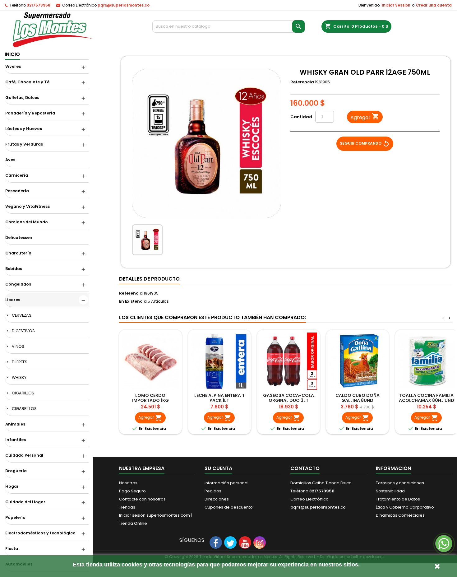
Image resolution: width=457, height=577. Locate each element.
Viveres (13, 66)
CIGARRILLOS (24, 408)
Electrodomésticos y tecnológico (40, 533)
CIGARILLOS (23, 393)
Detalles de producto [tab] (149, 278)
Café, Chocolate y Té (27, 82)
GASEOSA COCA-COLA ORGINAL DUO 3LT (288, 397)
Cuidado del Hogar (25, 502)
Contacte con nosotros (142, 499)
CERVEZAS (21, 315)
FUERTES (19, 362)
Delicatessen (18, 237)
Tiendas (127, 507)
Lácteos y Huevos (23, 128)
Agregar (364, 117)
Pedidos (213, 491)
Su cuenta (218, 468)
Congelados (18, 284)
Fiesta (11, 548)
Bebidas (13, 268)
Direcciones (217, 499)
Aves (10, 159)
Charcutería (18, 253)
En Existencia (133, 301)
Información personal (226, 483)
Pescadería (17, 190)
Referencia (302, 82)
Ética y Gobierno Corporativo (405, 507)
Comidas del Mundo (26, 222)
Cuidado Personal (24, 455)
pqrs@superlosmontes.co (124, 5)
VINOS (18, 346)
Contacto (305, 468)
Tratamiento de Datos (398, 499)
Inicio (12, 54)
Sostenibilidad (390, 491)
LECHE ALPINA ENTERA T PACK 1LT (219, 397)
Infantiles (15, 439)
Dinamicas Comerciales (400, 515)
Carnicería (16, 175)
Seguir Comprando (365, 143)
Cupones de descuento (229, 507)
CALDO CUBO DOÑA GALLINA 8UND (357, 397)
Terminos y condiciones (400, 483)
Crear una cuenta (434, 5)
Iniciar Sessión (396, 5)
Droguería (16, 470)
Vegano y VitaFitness (27, 206)
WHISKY (19, 377)
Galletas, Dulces (22, 97)
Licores (12, 299)
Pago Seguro (132, 491)
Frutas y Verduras (24, 144)
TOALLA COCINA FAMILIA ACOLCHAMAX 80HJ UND (426, 397)
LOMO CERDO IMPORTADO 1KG (150, 397)
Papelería (15, 517)
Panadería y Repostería (30, 113)
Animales (15, 424)
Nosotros (128, 483)
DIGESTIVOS (23, 330)
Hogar (12, 486)
